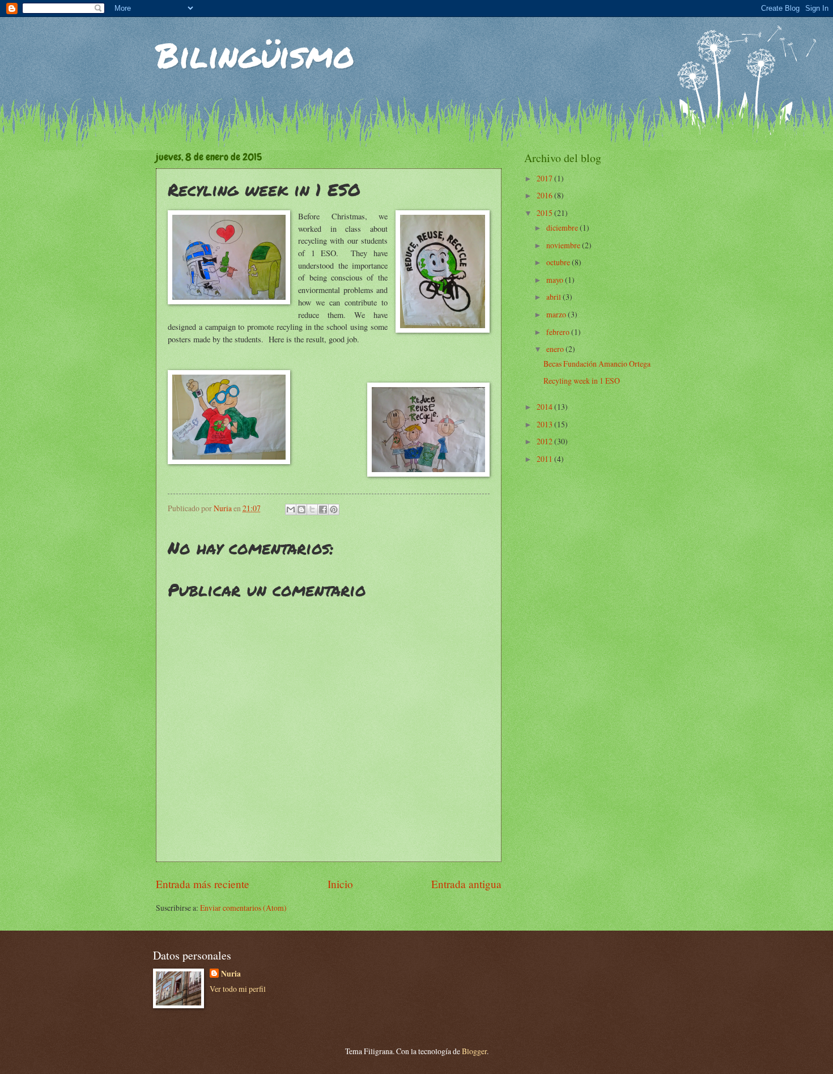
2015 (545, 212)
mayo (555, 279)
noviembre (564, 245)
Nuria (231, 974)
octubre (559, 262)
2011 (545, 458)
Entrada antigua (466, 884)
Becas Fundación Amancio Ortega (597, 363)
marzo (557, 314)
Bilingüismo (255, 54)
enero (556, 348)
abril (554, 296)
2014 (545, 406)
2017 (545, 178)
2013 (545, 424)
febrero (558, 331)
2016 (545, 195)
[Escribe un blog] (301, 509)
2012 (545, 441)
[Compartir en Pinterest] (333, 509)
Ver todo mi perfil (238, 988)
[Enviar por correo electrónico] (290, 509)
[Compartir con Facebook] (323, 509)
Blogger (474, 1051)
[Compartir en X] (312, 509)
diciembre (563, 227)
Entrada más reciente (202, 884)
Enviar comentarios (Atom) (243, 907)
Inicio (340, 884)
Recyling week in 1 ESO (581, 380)
